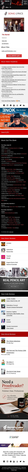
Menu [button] (7, 7)
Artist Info (4, 41)
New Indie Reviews (8, 294)
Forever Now (9, 251)
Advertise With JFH (18, 453)
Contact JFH (12, 451)
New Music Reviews (8, 238)
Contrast (8, 321)
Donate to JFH (12, 455)
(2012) (9, 51)
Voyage (8, 258)
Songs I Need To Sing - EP (13, 300)
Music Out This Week (8, 140)
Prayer (18, 455)
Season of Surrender (11, 264)
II (6, 245)
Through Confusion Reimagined (14, 307)
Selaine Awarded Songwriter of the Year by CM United (14, 71)
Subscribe (23, 455)
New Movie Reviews (8, 334)
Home (14, 456)
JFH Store (4, 455)
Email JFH (19, 451)
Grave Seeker (10, 328)
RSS (19, 100)
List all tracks (5, 43)
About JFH (5, 451)
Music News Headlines (9, 62)
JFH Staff (10, 453)
